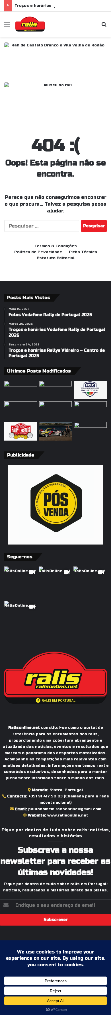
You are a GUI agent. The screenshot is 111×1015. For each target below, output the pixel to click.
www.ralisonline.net (67, 815)
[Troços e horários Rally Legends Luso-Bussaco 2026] (20, 431)
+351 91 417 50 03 (45, 796)
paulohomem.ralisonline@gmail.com (64, 809)
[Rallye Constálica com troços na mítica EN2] (90, 410)
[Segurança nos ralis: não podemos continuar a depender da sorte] (55, 410)
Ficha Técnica (83, 252)
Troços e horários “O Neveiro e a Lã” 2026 (58, 5)
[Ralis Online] (30, 24)
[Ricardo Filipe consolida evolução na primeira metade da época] (90, 431)
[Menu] (7, 26)
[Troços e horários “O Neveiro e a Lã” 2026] (20, 410)
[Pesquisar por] (104, 26)
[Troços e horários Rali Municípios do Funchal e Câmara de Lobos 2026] (90, 390)
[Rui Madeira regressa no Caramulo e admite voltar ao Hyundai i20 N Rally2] (55, 431)
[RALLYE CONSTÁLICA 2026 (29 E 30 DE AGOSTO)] (55, 390)
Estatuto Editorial (56, 258)
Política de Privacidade (38, 252)
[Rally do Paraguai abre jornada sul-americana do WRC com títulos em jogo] (20, 390)
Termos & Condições (55, 246)
